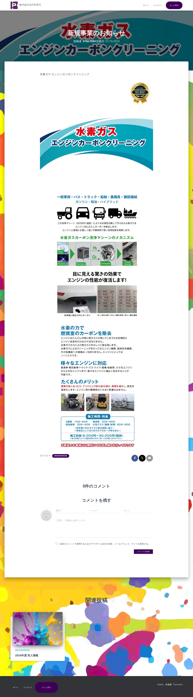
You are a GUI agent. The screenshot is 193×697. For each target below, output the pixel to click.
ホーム (146, 5)
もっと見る (174, 5)
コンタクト (157, 5)
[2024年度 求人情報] (38, 628)
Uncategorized (60, 456)
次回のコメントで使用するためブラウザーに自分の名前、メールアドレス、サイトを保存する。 (105, 544)
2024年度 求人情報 (26, 655)
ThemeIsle (177, 684)
